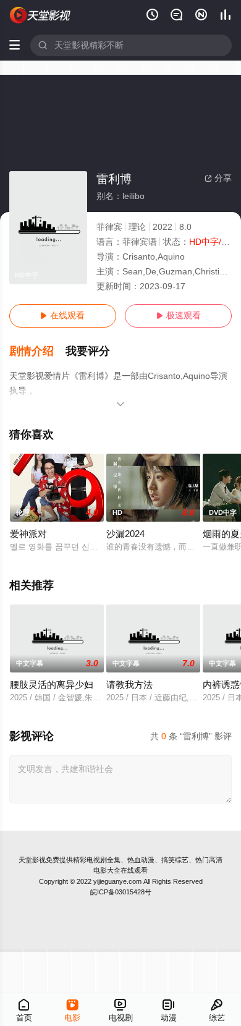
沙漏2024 (125, 534)
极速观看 (178, 315)
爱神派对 (28, 534)
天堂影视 (32, 859)
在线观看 (62, 315)
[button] (37, 351)
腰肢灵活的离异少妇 (51, 685)
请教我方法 (129, 685)
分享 (218, 178)
